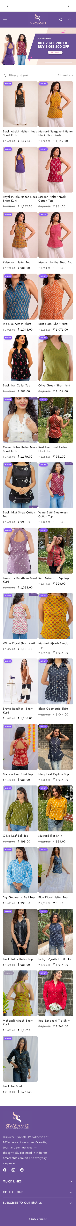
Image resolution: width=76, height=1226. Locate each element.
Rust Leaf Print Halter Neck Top (52, 449)
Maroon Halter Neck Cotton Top (52, 199)
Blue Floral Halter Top (53, 897)
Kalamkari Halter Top (17, 262)
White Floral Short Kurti (19, 643)
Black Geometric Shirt (53, 709)
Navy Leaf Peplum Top (53, 774)
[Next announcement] (69, 6)
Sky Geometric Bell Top (19, 897)
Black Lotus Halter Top (18, 959)
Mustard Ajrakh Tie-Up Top (53, 645)
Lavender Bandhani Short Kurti (20, 580)
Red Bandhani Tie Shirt (54, 1021)
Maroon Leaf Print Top (18, 774)
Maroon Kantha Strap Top (55, 262)
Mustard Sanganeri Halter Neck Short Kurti (55, 133)
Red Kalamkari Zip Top (53, 578)
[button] (5, 19)
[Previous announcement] (7, 6)
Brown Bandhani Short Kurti (18, 711)
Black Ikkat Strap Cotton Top (19, 514)
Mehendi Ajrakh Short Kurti (18, 1022)
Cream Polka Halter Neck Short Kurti (20, 449)
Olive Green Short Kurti (54, 386)
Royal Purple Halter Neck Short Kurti (20, 199)
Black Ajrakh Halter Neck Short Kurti (20, 133)
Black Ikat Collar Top (16, 386)
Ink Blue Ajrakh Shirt (17, 324)
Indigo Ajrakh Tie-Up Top (55, 959)
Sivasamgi (42, 1218)
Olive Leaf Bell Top (15, 836)
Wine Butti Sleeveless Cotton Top (53, 514)
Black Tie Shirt (12, 1086)
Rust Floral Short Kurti (53, 324)
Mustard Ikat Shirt (50, 836)
